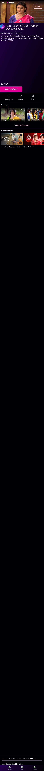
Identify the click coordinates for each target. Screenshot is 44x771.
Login (37, 7)
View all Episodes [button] (22, 125)
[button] (13, 115)
